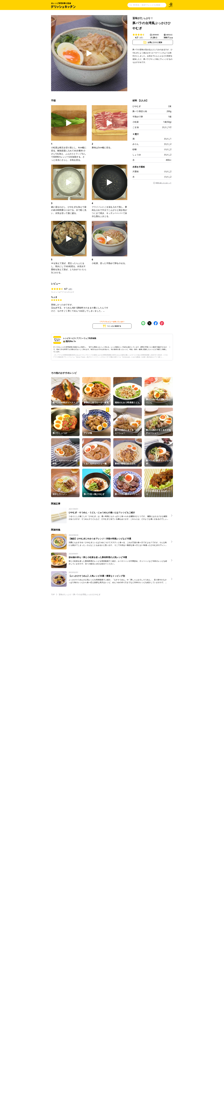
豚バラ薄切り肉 (139, 111)
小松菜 (135, 122)
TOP (53, 594)
